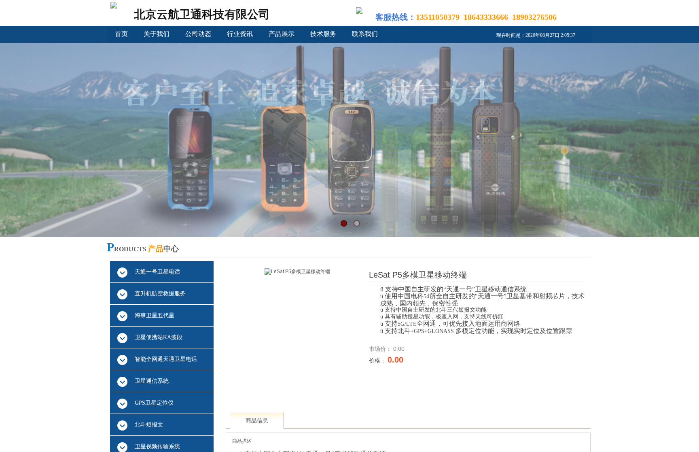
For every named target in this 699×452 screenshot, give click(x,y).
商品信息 (257, 421)
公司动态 (198, 33)
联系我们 (365, 33)
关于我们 (156, 33)
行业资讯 (240, 33)
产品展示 (281, 33)
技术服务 (323, 33)
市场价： (381, 349)
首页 (121, 33)
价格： (378, 360)
